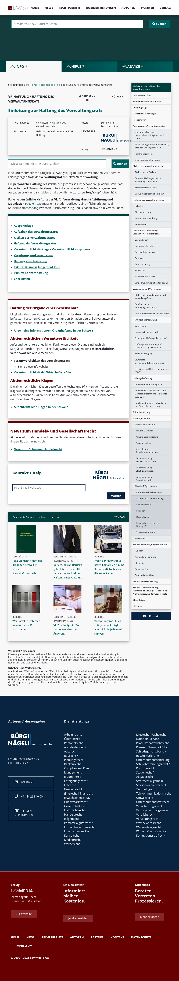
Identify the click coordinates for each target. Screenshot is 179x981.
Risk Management (143, 153)
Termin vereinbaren (24, 813)
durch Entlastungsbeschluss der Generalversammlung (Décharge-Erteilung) (151, 393)
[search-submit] (159, 24)
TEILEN (118, 96)
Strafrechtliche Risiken (146, 187)
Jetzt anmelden (78, 918)
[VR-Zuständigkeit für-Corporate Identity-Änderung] (70, 599)
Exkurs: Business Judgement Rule (150, 544)
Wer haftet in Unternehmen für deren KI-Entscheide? (26, 625)
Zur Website (24, 914)
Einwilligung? (141, 325)
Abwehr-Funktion (144, 442)
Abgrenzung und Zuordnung (150, 498)
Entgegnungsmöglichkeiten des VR (151, 282)
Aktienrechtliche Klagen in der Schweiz (41, 407)
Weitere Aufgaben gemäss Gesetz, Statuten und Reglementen (152, 146)
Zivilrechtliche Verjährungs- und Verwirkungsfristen (150, 297)
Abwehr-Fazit (141, 538)
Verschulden (141, 224)
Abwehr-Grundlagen (145, 424)
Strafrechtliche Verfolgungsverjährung (146, 306)
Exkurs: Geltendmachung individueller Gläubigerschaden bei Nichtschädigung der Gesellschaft (150, 590)
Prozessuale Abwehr (146, 532)
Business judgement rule (147, 332)
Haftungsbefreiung (142, 378)
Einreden (140, 510)
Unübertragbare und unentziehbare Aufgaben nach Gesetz (149, 135)
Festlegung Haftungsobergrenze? (151, 338)
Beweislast (140, 270)
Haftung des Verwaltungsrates (148, 199)
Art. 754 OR (33, 204)
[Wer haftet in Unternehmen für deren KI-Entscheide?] (29, 599)
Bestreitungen (143, 516)
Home (35, 8)
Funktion (139, 550)
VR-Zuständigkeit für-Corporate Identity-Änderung (66, 629)
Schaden (139, 206)
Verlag (165, 8)
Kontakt (153, 616)
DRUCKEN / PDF (88, 97)
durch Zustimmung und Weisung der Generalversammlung (150, 404)
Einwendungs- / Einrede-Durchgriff (148, 525)
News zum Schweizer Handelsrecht (38, 449)
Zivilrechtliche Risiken (145, 172)
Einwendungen (143, 504)
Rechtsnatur (139, 119)
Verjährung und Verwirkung (147, 288)
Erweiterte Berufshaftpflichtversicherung (149, 361)
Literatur (137, 606)
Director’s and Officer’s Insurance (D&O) (151, 370)
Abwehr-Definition (144, 430)
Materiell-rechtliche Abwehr (149, 492)
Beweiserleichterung (145, 276)
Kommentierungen (101, 8)
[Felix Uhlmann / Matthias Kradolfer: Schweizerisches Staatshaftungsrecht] (29, 539)
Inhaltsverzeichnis (142, 95)
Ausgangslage (140, 107)
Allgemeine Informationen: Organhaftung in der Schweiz (53, 330)
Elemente (139, 562)
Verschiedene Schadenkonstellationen (147, 451)
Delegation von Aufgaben (147, 159)
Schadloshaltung (141, 412)
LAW (119, 517)
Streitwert (140, 258)
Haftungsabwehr (141, 418)
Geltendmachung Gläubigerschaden (144, 469)
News (49, 8)
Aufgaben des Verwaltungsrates (149, 125)
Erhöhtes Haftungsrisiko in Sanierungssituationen (148, 180)
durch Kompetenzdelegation (148, 384)
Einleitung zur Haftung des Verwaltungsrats (146, 87)
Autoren (128, 8)
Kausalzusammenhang (146, 218)
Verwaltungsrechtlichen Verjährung (152, 313)
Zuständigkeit (141, 239)
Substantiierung (142, 264)
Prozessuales (141, 569)
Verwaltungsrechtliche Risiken (149, 193)
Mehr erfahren (149, 917)
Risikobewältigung (143, 353)
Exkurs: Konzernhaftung (145, 581)
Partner (147, 8)
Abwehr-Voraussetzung (147, 436)
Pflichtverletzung (143, 212)
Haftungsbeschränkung (145, 319)
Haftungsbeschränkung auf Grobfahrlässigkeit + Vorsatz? (149, 346)
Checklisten (139, 599)
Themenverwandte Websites (147, 101)
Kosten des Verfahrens (146, 245)
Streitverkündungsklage (146, 252)
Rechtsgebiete (70, 8)
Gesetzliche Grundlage (144, 113)
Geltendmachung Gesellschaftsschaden (146, 460)
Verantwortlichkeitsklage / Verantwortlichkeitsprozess (146, 232)
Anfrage (25, 782)
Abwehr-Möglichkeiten (146, 486)
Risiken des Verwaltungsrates (148, 166)
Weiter (116, 496)
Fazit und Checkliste (144, 575)
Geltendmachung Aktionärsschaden (144, 478)
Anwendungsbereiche (145, 556)
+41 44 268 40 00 (30, 796)
